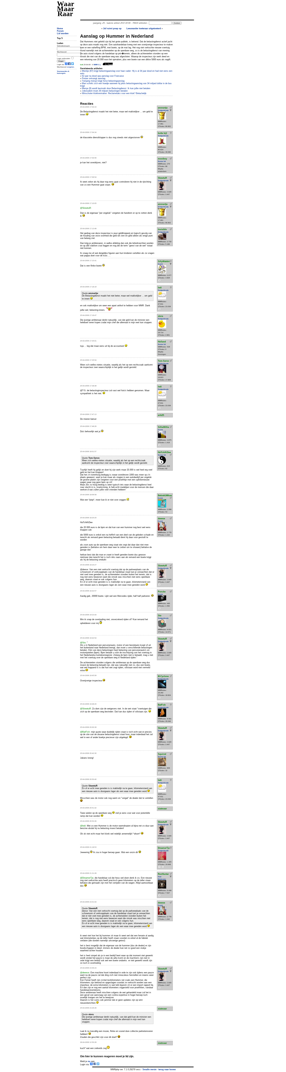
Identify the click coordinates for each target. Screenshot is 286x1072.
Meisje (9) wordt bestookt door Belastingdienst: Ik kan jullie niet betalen (116, 88)
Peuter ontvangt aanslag (93, 78)
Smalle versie (149, 1069)
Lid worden (63, 33)
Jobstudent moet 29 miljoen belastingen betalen (105, 91)
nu (89, 1061)
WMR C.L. (97, 65)
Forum (60, 31)
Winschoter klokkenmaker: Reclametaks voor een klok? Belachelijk (114, 93)
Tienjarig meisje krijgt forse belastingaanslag (103, 81)
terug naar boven (167, 1069)
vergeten (70, 67)
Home (60, 28)
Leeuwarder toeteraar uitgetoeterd (143, 28)
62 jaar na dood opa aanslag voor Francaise (103, 76)
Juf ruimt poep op (112, 28)
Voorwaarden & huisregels (63, 72)
